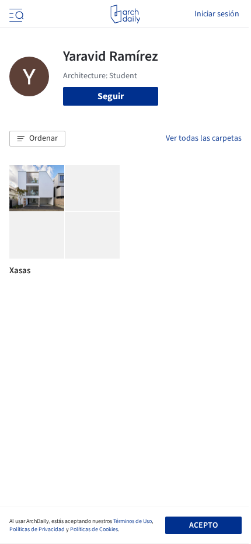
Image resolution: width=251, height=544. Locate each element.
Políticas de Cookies (94, 529)
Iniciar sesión (216, 14)
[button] (37, 139)
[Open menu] (15, 14)
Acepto (203, 525)
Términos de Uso (132, 521)
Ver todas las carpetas (204, 138)
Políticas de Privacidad (37, 529)
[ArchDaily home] (125, 14)
